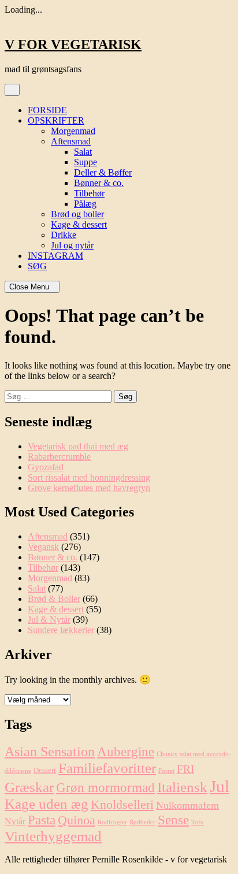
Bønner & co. (99, 183)
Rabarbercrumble (59, 457)
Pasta (41, 819)
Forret (166, 771)
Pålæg (85, 204)
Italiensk (182, 787)
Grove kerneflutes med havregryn (89, 488)
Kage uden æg (46, 804)
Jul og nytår (72, 245)
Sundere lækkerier (61, 630)
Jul (219, 786)
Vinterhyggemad (53, 836)
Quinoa (76, 820)
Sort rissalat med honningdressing (89, 477)
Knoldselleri (122, 804)
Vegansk (43, 547)
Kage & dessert (79, 224)
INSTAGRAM (55, 256)
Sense (173, 819)
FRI (185, 769)
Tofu (197, 822)
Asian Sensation (50, 751)
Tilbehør (89, 193)
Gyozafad (46, 467)
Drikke (63, 235)
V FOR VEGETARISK (73, 44)
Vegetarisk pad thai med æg (78, 446)
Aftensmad (71, 141)
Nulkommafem (187, 805)
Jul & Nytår (49, 619)
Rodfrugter (112, 822)
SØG (37, 266)
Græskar (29, 787)
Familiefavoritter (107, 768)
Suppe (85, 162)
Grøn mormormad (105, 787)
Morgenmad (73, 131)
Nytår (15, 821)
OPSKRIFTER (56, 120)
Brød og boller (77, 214)
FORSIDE (47, 110)
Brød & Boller (54, 599)
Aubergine (125, 751)
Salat (83, 152)
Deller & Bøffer (103, 172)
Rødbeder (142, 822)
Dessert (45, 770)
